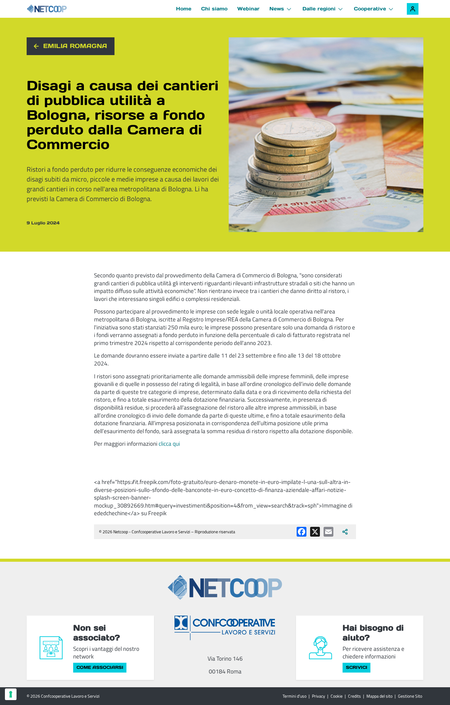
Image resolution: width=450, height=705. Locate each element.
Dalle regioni (319, 9)
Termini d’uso (294, 696)
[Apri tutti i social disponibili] (345, 532)
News (276, 9)
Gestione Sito (410, 696)
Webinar (248, 9)
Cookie (337, 696)
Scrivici (356, 667)
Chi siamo (214, 9)
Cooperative (370, 9)
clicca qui (169, 443)
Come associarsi (100, 667)
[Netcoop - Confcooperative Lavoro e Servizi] (60, 9)
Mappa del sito (379, 696)
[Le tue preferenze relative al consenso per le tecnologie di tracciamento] (11, 694)
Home (183, 9)
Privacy (318, 696)
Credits (354, 696)
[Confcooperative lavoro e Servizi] (225, 628)
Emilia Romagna (75, 46)
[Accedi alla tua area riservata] (412, 9)
